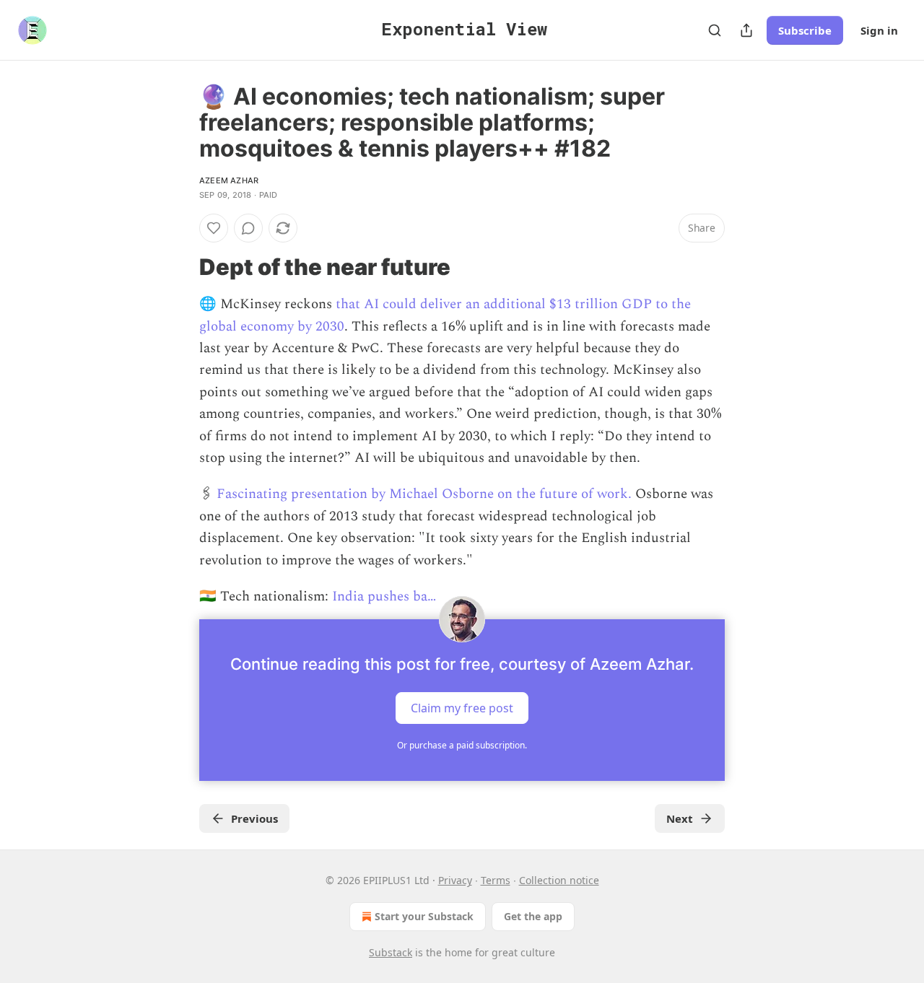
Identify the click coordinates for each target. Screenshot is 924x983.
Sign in (879, 30)
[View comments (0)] (248, 228)
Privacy (455, 880)
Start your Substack (424, 916)
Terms (495, 880)
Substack (390, 952)
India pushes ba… (384, 596)
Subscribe (805, 30)
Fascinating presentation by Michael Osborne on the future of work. (424, 494)
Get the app (533, 916)
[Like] (213, 228)
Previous (254, 818)
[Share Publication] (746, 30)
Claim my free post (462, 708)
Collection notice (559, 880)
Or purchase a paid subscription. (462, 745)
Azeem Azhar (228, 180)
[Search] (714, 30)
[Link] (179, 267)
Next (679, 818)
